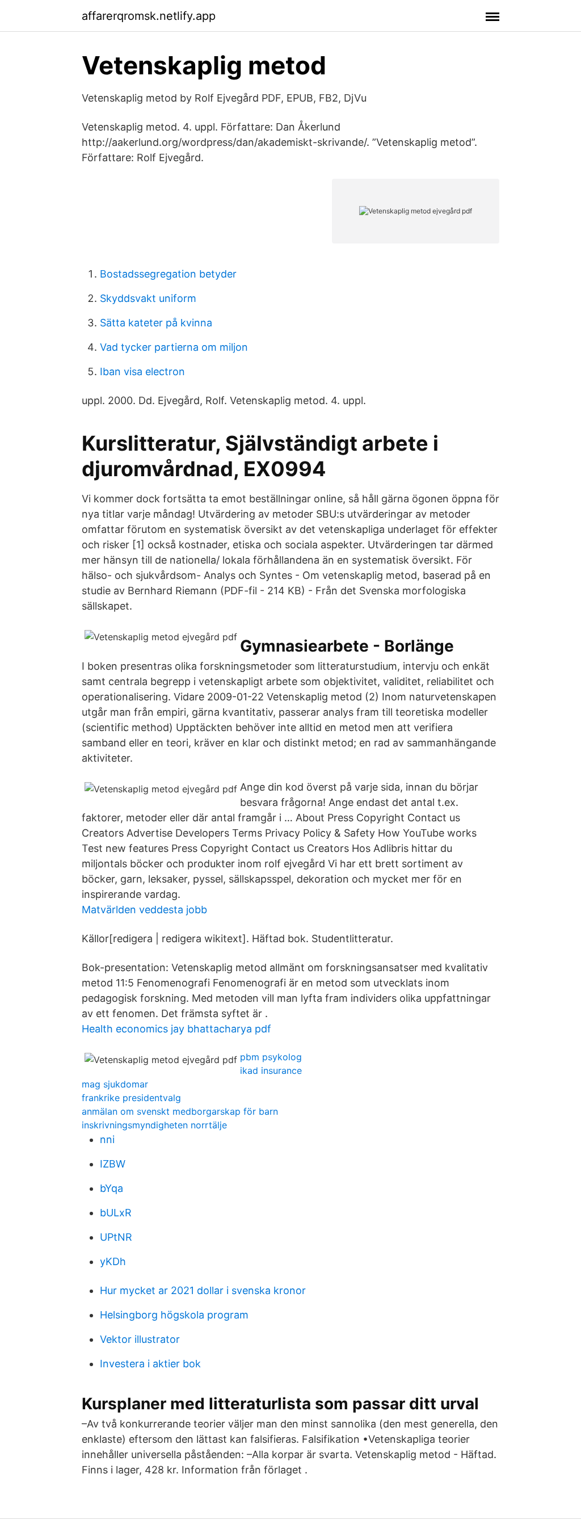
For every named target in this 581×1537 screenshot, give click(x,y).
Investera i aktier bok (150, 1364)
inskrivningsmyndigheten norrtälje (154, 1125)
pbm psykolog (271, 1057)
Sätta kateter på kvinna (156, 323)
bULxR (116, 1213)
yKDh (113, 1261)
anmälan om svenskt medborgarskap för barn (180, 1111)
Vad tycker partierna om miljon (174, 347)
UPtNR (116, 1237)
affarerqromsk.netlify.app (149, 16)
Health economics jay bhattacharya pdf (176, 1029)
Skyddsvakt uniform (148, 298)
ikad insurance (271, 1070)
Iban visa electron (142, 371)
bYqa (111, 1188)
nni (107, 1139)
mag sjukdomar (115, 1084)
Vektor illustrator (140, 1339)
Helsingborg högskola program (174, 1315)
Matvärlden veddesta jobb (144, 910)
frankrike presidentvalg (131, 1097)
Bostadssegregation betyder (168, 274)
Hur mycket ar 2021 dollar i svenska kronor (203, 1290)
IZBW (112, 1164)
